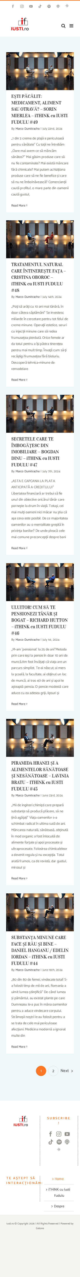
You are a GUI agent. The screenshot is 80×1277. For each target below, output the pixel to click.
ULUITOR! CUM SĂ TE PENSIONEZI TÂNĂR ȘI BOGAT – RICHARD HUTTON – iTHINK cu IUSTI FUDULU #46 (39, 620)
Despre (59, 1206)
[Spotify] (59, 1142)
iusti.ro (10, 1224)
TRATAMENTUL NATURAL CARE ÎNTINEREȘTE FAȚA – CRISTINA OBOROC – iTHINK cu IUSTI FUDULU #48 (38, 277)
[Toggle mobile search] (63, 26)
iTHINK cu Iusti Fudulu (59, 1193)
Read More (18, 205)
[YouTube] (67, 1134)
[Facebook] (50, 1134)
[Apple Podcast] (67, 1142)
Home (59, 1179)
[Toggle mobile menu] (72, 26)
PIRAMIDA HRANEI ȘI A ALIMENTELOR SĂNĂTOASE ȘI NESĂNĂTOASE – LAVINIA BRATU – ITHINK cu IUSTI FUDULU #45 (40, 776)
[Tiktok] (50, 1142)
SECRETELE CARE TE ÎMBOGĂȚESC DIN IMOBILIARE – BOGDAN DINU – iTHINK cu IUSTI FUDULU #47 (35, 452)
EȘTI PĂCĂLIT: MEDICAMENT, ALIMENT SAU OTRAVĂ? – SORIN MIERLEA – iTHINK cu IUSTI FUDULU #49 (39, 109)
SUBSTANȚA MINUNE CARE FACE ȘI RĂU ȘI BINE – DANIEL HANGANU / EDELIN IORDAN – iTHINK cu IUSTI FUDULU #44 (40, 950)
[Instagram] (58, 1134)
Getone (40, 1228)
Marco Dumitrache (28, 128)
